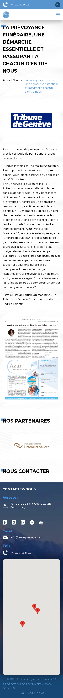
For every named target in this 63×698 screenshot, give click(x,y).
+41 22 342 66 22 (19, 4)
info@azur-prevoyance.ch (27, 537)
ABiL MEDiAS (36, 693)
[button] (22, 624)
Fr (57, 4)
